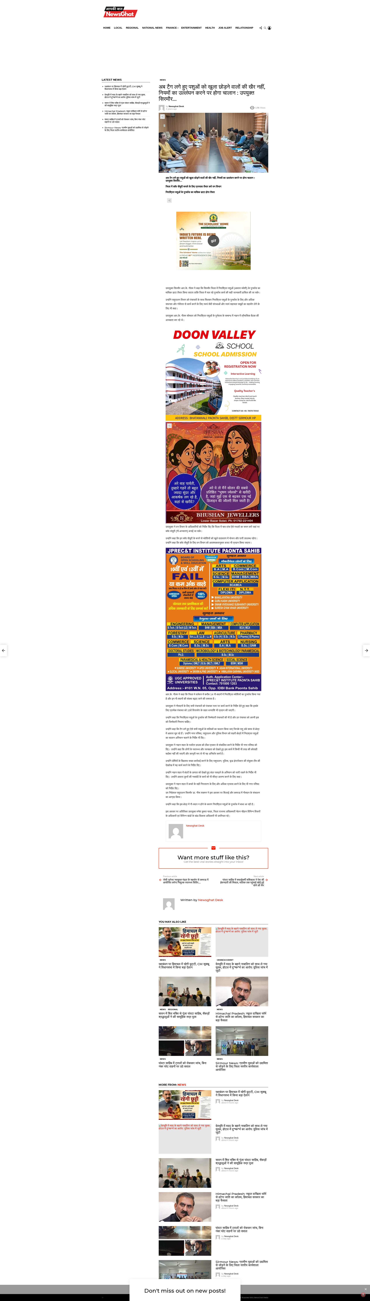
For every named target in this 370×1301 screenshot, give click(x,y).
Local (118, 27)
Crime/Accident (225, 960)
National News (152, 27)
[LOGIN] (269, 28)
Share (162, 116)
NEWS (163, 960)
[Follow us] (260, 28)
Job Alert (225, 27)
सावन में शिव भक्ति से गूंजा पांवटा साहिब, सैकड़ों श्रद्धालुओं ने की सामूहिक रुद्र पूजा (184, 1015)
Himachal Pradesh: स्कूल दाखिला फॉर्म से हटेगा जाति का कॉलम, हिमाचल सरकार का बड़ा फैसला (241, 1017)
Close (365, 1289)
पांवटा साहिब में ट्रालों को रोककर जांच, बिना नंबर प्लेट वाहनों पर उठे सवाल (182, 1064)
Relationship (244, 27)
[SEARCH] (265, 28)
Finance (171, 27)
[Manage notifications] (363, 1294)
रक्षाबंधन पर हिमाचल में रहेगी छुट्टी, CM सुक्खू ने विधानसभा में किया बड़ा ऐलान (184, 965)
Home (106, 27)
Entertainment (191, 27)
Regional (132, 27)
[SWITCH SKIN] (205, 12)
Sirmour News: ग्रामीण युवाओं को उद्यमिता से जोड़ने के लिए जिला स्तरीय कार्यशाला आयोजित (242, 1066)
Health (210, 27)
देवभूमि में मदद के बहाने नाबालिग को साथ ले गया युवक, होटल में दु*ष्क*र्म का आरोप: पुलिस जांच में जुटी (242, 967)
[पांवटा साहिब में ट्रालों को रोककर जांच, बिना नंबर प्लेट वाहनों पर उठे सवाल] (185, 1041)
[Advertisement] (185, 52)
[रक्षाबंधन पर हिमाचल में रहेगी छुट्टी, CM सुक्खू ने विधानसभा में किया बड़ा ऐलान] (185, 942)
